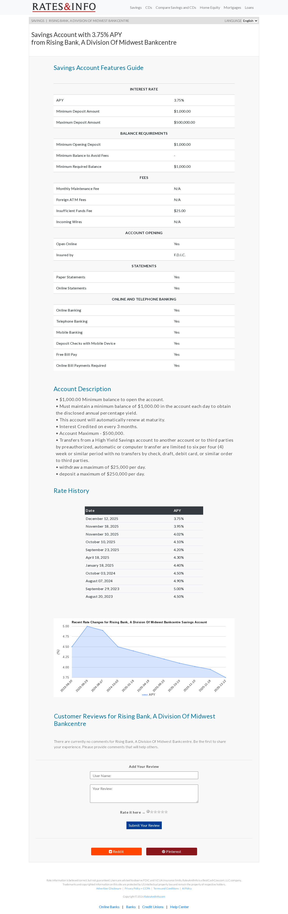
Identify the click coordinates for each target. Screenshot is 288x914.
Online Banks (109, 907)
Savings (136, 7)
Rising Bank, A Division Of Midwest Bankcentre (89, 21)
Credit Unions (153, 907)
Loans (249, 7)
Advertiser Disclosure (108, 888)
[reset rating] (148, 811)
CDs (148, 7)
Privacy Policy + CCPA (137, 888)
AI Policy (187, 888)
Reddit (118, 851)
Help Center (179, 907)
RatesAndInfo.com (154, 896)
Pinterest (173, 851)
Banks (131, 907)
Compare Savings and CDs (176, 7)
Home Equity (210, 7)
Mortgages (232, 7)
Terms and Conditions (166, 888)
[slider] (159, 812)
